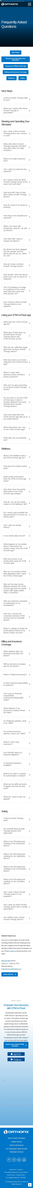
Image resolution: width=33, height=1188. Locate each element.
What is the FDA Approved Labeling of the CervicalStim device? (14, 869)
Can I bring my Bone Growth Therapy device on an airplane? (15, 304)
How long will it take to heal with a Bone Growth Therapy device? (15, 194)
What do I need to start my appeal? (14, 798)
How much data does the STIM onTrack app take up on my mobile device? (15, 417)
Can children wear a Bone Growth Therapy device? (13, 918)
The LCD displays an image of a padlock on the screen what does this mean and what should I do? (14, 290)
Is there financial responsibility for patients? (15, 684)
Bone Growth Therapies (16, 1138)
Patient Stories (16, 1142)
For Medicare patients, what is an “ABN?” (14, 722)
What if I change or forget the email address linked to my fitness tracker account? (15, 630)
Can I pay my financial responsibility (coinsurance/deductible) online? (13, 697)
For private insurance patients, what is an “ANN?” (14, 732)
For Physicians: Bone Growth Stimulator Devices (16, 1150)
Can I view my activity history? (12, 526)
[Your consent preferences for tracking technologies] (30, 1185)
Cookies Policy (20, 1175)
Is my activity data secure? (14, 536)
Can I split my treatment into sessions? (15, 170)
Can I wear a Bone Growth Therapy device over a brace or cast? (15, 133)
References (13, 1169)
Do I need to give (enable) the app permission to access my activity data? (15, 515)
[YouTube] (24, 1160)
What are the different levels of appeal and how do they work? (14, 786)
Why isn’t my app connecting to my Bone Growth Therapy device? (15, 387)
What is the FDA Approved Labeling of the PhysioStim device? (14, 843)
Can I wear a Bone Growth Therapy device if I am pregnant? (14, 894)
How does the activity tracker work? (15, 467)
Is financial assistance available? (12, 764)
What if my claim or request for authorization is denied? (14, 775)
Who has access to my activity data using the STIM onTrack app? (14, 561)
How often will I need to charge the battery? (12, 240)
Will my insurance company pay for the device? (14, 665)
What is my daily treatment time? (14, 160)
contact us (12, 951)
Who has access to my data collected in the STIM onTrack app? (15, 362)
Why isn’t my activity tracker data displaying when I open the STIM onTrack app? (14, 574)
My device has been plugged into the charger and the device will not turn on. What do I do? (15, 252)
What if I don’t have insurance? (11, 743)
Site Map (23, 1177)
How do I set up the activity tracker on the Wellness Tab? (15, 503)
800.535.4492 (5, 961)
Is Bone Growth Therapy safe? (13, 819)
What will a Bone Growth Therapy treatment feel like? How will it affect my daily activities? (14, 147)
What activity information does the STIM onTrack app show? (14, 479)
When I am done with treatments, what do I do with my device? (15, 228)
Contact (20, 1169)
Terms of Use (11, 1175)
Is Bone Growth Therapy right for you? (15, 99)
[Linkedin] (19, 1160)
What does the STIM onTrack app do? (15, 323)
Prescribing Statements (11, 1172)
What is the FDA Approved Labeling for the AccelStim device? (14, 881)
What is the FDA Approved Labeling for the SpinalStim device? (14, 856)
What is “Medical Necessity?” (15, 675)
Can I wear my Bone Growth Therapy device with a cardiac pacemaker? (15, 907)
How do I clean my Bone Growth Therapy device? (13, 265)
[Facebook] (9, 1160)
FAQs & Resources (17, 1145)
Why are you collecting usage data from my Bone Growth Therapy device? (15, 349)
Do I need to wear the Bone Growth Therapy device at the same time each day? (15, 182)
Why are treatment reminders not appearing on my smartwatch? (15, 603)
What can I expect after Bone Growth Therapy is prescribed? (15, 110)
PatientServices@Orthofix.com (11, 969)
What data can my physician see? (14, 439)
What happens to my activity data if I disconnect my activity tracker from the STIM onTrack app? (15, 547)
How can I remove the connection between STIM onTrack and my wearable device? (14, 617)
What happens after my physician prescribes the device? (13, 653)
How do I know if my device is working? (15, 206)
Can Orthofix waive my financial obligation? (12, 754)
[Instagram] (14, 1160)
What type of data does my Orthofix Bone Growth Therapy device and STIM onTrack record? (14, 335)
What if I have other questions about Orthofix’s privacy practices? (14, 375)
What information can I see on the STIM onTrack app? (14, 428)
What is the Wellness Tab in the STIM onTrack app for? (14, 457)
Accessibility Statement (12, 1177)
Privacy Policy (23, 1172)
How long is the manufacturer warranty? (15, 217)
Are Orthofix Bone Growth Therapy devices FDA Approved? (14, 831)
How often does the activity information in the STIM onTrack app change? (14, 491)
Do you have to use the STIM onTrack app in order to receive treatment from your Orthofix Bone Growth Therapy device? (15, 402)
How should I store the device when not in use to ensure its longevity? (15, 277)
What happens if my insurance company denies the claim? (14, 710)
